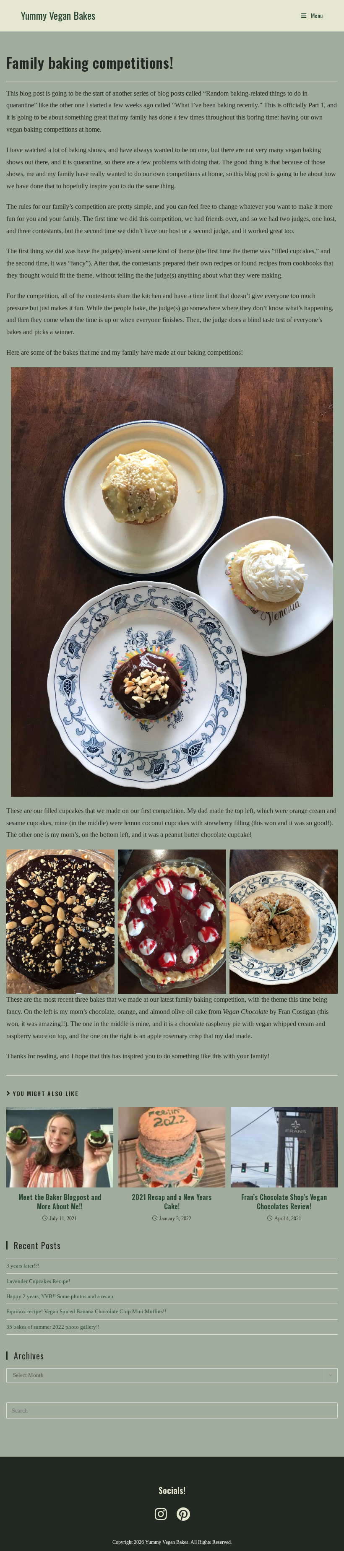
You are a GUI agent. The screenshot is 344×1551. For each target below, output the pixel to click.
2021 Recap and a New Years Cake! (172, 1201)
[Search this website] (172, 1410)
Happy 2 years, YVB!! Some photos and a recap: (60, 1296)
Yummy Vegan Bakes (58, 15)
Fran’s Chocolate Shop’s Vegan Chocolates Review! (284, 1201)
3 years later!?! (22, 1266)
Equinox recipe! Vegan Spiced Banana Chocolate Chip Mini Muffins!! (86, 1311)
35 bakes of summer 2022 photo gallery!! (52, 1327)
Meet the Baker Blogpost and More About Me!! (59, 1201)
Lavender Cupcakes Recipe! (38, 1281)
